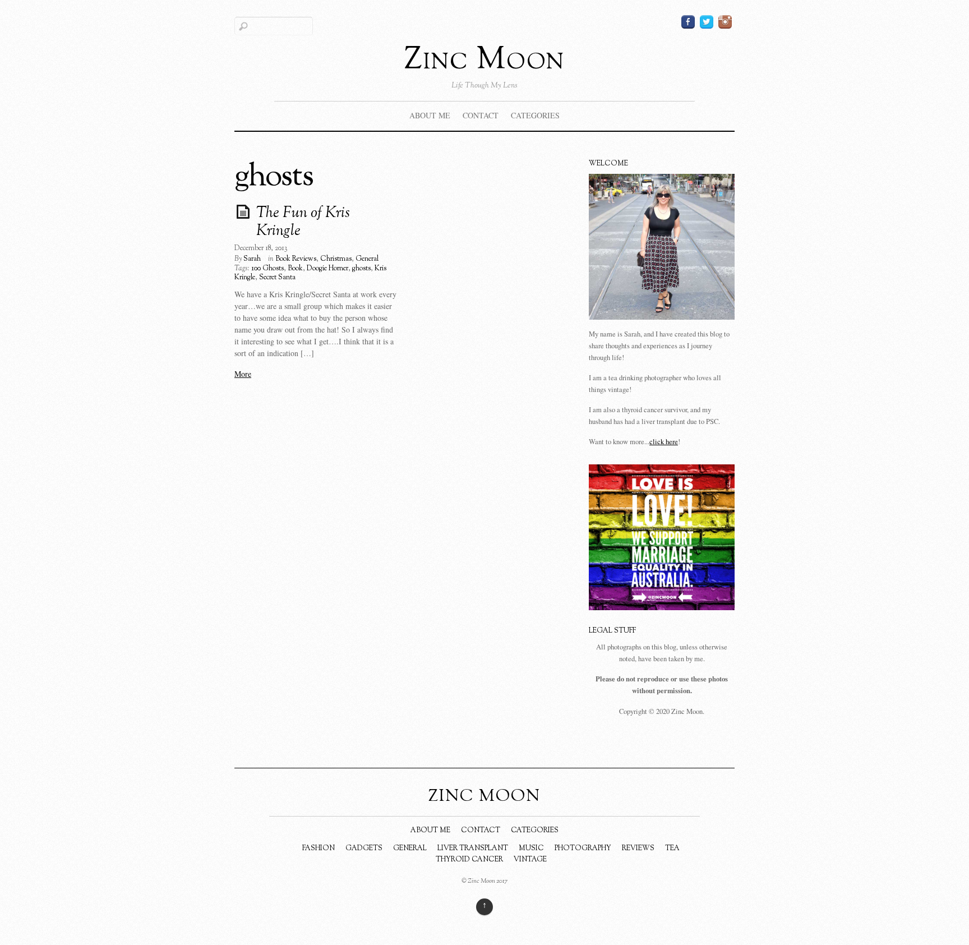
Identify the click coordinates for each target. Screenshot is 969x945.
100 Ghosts (267, 269)
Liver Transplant (472, 848)
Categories (535, 115)
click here (663, 441)
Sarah (252, 259)
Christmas (336, 259)
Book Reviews (295, 259)
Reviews (638, 848)
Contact (481, 115)
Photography (583, 848)
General (367, 259)
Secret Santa (277, 278)
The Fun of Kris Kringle (303, 222)
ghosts (361, 269)
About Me (429, 115)
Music (531, 848)
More (242, 373)
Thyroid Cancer (469, 860)
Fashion (318, 848)
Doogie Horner (327, 269)
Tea (672, 848)
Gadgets (363, 848)
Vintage (530, 860)
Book (295, 269)
